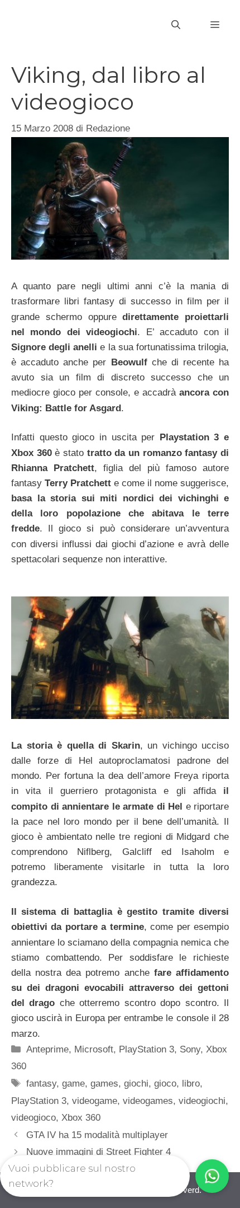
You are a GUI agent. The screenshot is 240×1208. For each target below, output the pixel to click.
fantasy (41, 1083)
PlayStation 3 (146, 1049)
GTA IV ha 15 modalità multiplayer (97, 1135)
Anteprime (47, 1049)
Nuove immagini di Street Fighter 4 (98, 1151)
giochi (136, 1083)
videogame (94, 1101)
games (104, 1083)
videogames (148, 1101)
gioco (165, 1083)
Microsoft (93, 1049)
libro (191, 1083)
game (73, 1083)
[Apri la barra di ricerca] (175, 25)
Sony (190, 1049)
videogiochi (202, 1101)
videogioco (33, 1117)
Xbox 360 (80, 1117)
